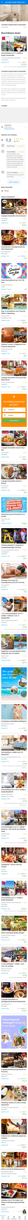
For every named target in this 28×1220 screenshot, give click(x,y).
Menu (25, 1218)
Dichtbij (8, 1218)
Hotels (19, 1218)
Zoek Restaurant (14, 420)
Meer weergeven (14, 182)
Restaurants (14, 1218)
